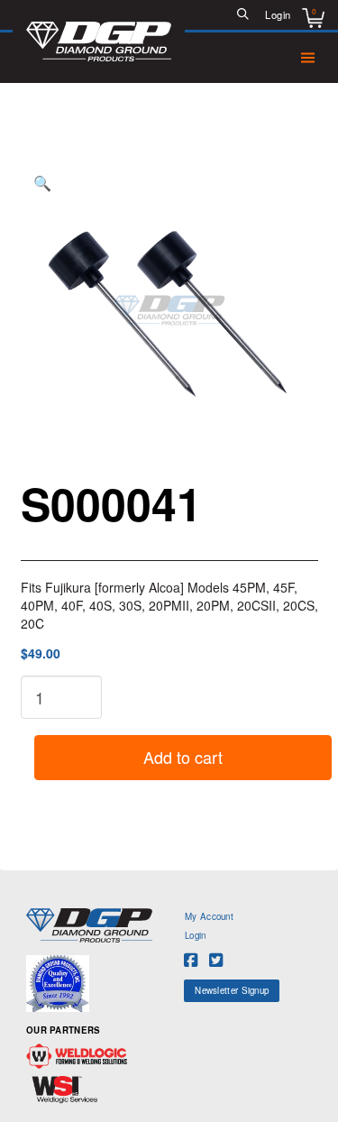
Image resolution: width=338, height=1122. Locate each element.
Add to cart (183, 756)
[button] (243, 15)
